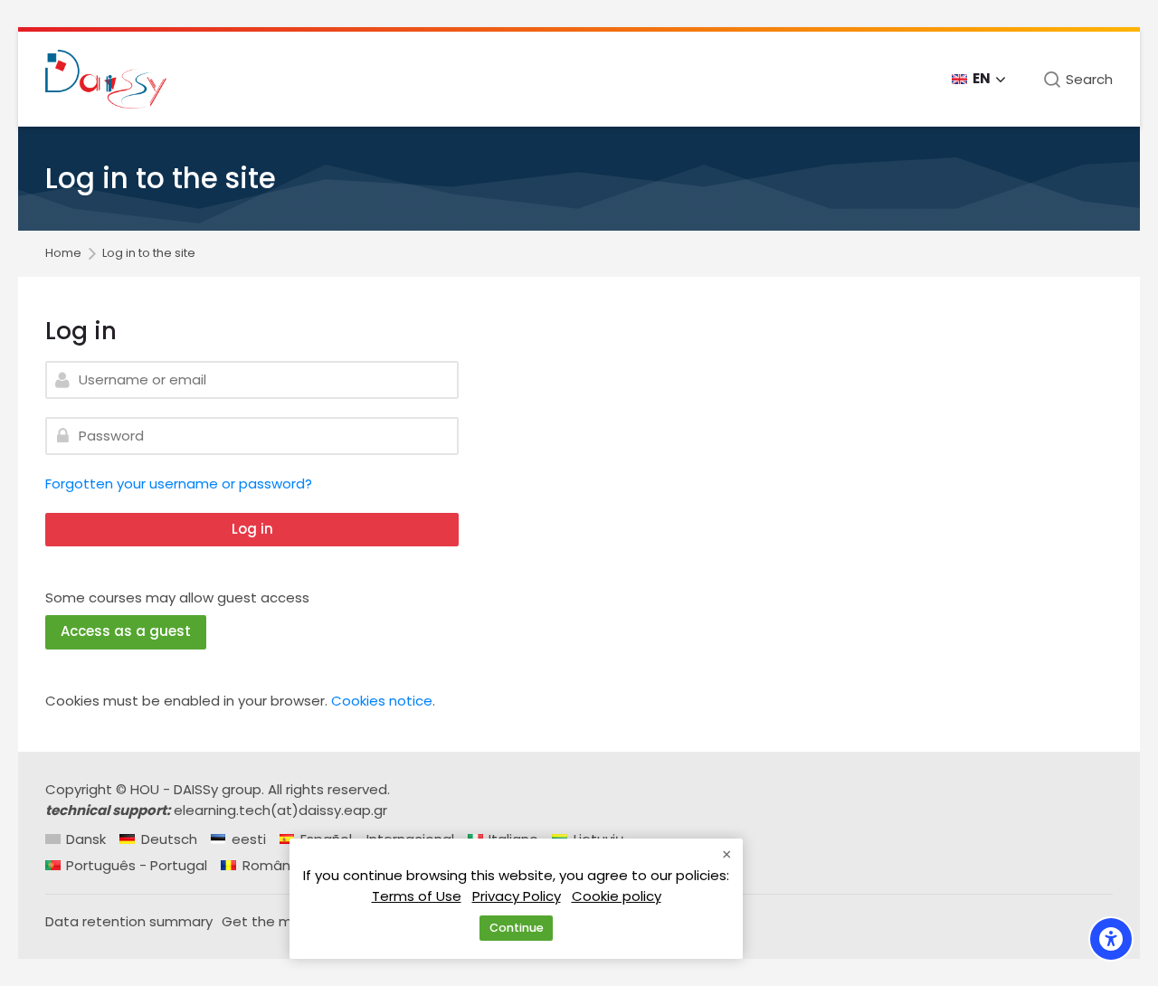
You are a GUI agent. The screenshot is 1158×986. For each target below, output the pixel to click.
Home (63, 254)
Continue (516, 927)
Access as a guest (126, 630)
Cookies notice (381, 700)
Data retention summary (129, 921)
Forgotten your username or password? (178, 483)
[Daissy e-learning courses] (105, 79)
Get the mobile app (289, 921)
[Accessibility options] (1111, 939)
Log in (252, 528)
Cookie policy (616, 895)
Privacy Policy (516, 895)
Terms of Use (416, 895)
